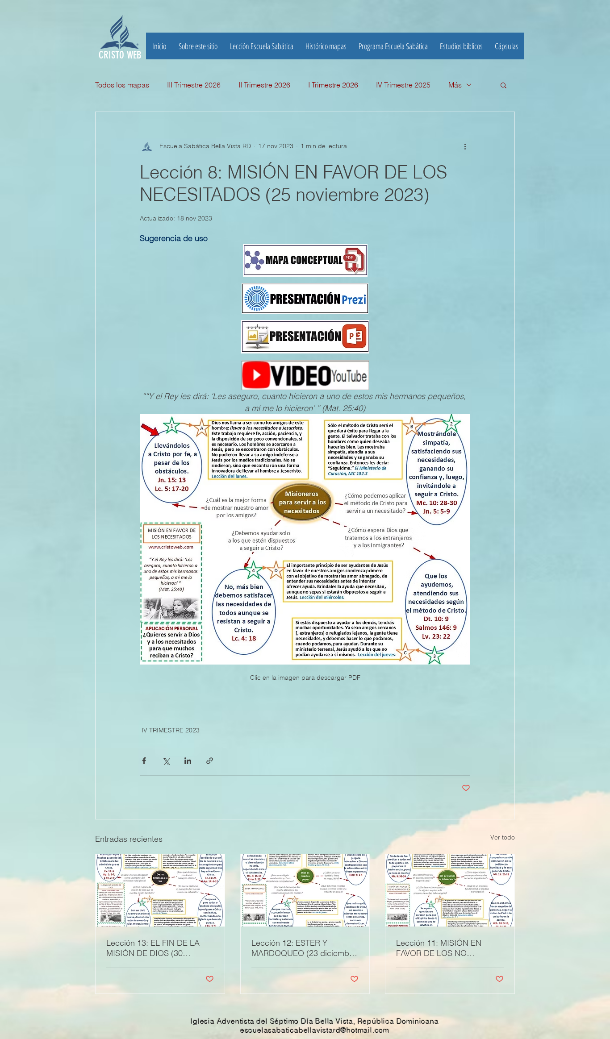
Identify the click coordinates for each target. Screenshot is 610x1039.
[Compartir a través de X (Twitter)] (166, 760)
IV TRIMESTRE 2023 (171, 730)
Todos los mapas (122, 84)
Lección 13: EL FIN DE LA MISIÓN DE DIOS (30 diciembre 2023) (153, 948)
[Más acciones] (465, 146)
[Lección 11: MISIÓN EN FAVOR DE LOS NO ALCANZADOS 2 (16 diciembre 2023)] (449, 890)
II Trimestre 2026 (264, 84)
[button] (461, 46)
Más (455, 84)
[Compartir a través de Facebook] (144, 760)
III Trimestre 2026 (194, 84)
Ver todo (502, 837)
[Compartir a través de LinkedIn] (188, 760)
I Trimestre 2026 (333, 84)
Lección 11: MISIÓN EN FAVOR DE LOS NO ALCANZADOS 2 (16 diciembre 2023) (438, 948)
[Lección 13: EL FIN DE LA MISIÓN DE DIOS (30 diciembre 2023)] (160, 890)
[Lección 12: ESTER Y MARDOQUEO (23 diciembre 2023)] (305, 890)
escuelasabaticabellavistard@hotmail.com (314, 1030)
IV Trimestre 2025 (403, 84)
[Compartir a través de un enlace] (209, 760)
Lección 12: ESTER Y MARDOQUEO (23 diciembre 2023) (303, 948)
